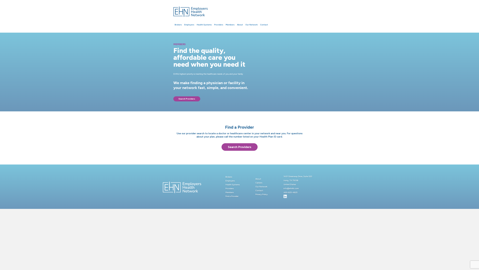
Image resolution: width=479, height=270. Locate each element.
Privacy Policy (261, 194)
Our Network (261, 187)
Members (229, 192)
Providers (229, 188)
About (258, 179)
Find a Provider (232, 196)
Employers (230, 181)
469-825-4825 (291, 192)
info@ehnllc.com (291, 188)
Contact (259, 190)
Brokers (228, 177)
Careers (258, 183)
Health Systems (232, 185)
